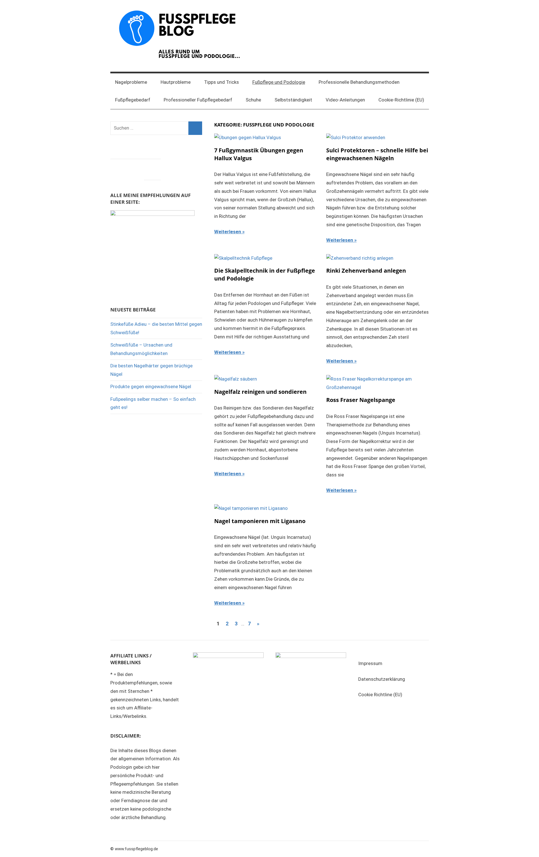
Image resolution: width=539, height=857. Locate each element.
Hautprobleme (176, 82)
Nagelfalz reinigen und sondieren (260, 391)
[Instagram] (135, 168)
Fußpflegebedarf (132, 100)
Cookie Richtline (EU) (380, 694)
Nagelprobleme (131, 82)
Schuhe (253, 100)
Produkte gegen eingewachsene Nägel (150, 386)
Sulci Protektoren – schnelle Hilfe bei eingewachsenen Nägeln (377, 154)
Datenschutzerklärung (381, 679)
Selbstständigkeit (293, 100)
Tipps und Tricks (221, 82)
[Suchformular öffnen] (421, 82)
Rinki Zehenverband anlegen (366, 270)
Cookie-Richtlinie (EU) (401, 100)
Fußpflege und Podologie (278, 82)
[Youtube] (152, 168)
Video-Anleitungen (345, 100)
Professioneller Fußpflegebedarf (198, 100)
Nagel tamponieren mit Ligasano (259, 521)
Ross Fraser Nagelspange (360, 400)
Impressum (370, 663)
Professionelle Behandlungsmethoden (359, 82)
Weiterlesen (227, 231)
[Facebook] (118, 168)
